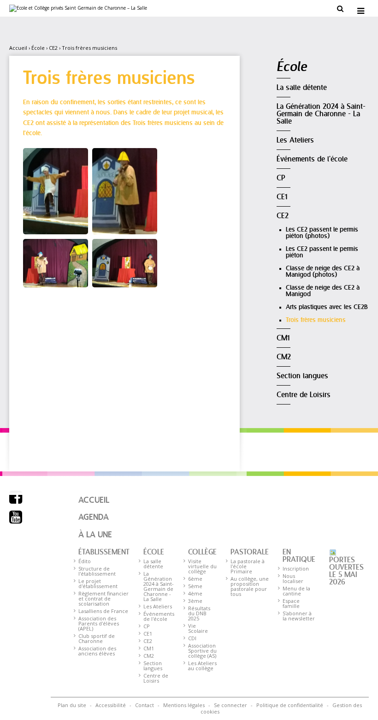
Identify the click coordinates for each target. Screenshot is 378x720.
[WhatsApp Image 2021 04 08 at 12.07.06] (55, 190)
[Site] (78, 8)
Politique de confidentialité (289, 705)
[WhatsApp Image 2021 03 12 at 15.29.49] (55, 262)
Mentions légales (184, 705)
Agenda (93, 517)
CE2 (53, 47)
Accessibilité (110, 705)
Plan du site (72, 705)
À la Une (95, 535)
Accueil (18, 47)
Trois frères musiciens (89, 47)
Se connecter (230, 705)
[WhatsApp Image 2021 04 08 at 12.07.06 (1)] (124, 190)
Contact (144, 705)
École (38, 47)
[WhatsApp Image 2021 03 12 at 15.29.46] (124, 262)
